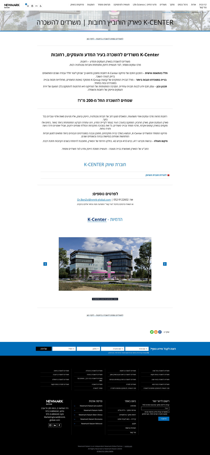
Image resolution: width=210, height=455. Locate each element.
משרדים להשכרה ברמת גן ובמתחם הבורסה (122, 379)
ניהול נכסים (183, 4)
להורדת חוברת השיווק (156, 175)
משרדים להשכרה (97, 384)
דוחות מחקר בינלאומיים (127, 415)
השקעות (90, 4)
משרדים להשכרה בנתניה (94, 374)
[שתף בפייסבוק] (160, 332)
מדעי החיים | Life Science (145, 4)
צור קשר (203, 7)
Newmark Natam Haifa (93, 410)
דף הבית (202, 4)
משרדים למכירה (131, 384)
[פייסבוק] (59, 425)
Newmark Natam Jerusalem (91, 406)
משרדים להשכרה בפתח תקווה (160, 374)
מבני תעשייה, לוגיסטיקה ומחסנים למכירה (123, 388)
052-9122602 (121, 199)
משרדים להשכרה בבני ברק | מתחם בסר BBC (89, 379)
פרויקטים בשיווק (77, 4)
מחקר (172, 4)
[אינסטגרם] (50, 425)
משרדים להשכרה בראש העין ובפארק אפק (123, 374)
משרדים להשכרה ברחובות (128, 371)
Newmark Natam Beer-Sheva (90, 415)
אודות (193, 4)
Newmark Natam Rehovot (91, 423)
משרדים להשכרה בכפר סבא (160, 384)
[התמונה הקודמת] (165, 264)
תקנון (134, 423)
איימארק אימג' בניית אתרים (105, 451)
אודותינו (133, 406)
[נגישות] (41, 6)
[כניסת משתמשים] (32, 6)
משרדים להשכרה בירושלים (60, 379)
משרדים (163, 4)
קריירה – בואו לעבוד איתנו (127, 419)
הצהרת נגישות (130, 428)
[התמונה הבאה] (45, 264)
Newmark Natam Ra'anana (91, 419)
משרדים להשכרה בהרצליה (94, 371)
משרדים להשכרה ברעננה (61, 374)
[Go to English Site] (36, 6)
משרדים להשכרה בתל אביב (160, 371)
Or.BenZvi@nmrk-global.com (94, 199)
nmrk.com (128, 446)
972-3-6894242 (52, 411)
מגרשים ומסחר (104, 4)
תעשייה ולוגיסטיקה (122, 4)
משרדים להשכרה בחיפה (61, 371)
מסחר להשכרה (97, 388)
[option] (105, 264)
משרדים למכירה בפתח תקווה (60, 384)
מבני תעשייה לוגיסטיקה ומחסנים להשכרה (156, 388)
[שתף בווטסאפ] (152, 332)
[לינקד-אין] (55, 425)
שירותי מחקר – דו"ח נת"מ (127, 410)
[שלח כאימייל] (156, 332)
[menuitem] (203, 4)
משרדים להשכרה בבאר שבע (160, 379)
